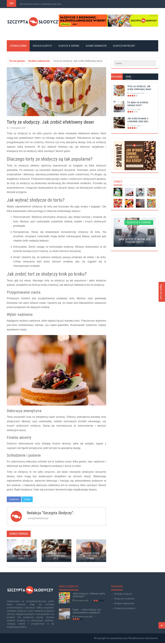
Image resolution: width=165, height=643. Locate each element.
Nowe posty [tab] (129, 78)
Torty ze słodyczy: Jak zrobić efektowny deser (139, 88)
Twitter (27, 499)
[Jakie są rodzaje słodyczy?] (118, 203)
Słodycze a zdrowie (68, 46)
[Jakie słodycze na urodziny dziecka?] (118, 192)
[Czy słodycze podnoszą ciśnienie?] (129, 192)
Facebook (14, 499)
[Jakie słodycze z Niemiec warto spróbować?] (151, 203)
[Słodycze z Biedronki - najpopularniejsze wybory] (108, 20)
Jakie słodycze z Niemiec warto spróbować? (89, 595)
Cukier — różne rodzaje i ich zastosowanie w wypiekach (87, 611)
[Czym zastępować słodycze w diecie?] (129, 203)
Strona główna (18, 46)
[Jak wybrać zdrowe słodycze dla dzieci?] (135, 155)
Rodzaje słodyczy (42, 46)
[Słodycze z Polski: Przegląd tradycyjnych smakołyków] (140, 203)
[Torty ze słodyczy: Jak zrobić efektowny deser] (151, 192)
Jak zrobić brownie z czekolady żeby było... (41, 4)
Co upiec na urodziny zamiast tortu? (137, 104)
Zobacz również (18, 533)
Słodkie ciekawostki (96, 46)
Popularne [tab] (116, 76)
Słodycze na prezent (124, 46)
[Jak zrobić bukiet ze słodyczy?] (140, 192)
